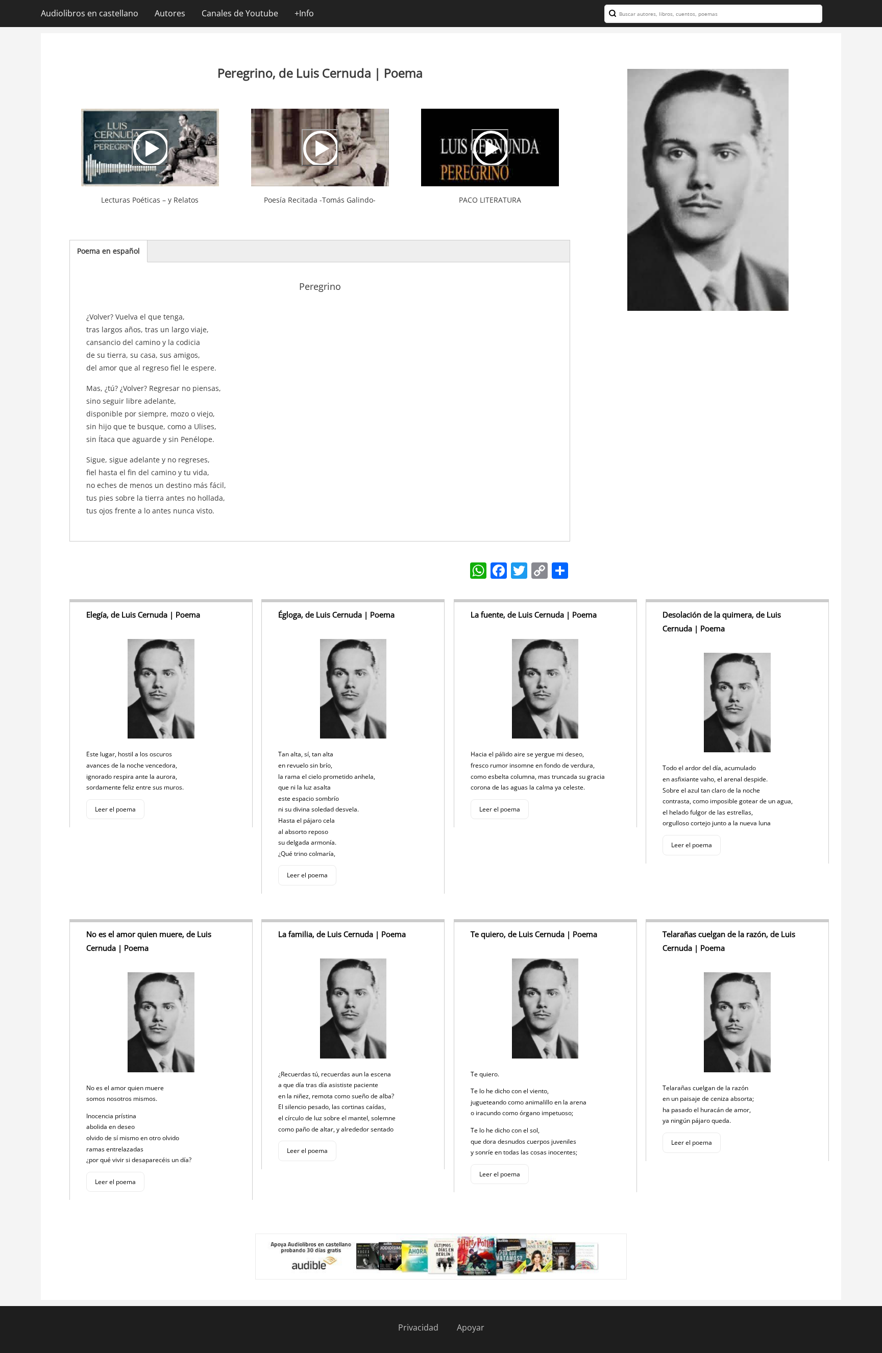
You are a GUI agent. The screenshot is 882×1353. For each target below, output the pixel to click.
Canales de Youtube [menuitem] (240, 13)
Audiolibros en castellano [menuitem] (89, 13)
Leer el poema (115, 809)
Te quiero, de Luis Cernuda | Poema (534, 934)
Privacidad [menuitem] (418, 1327)
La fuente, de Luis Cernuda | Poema (534, 614)
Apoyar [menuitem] (470, 1327)
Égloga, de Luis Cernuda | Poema (336, 614)
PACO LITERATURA (490, 200)
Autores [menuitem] (170, 13)
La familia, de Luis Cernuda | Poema (342, 934)
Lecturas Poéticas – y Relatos (150, 200)
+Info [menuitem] (304, 13)
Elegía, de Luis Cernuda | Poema (143, 614)
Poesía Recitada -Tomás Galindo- (320, 200)
